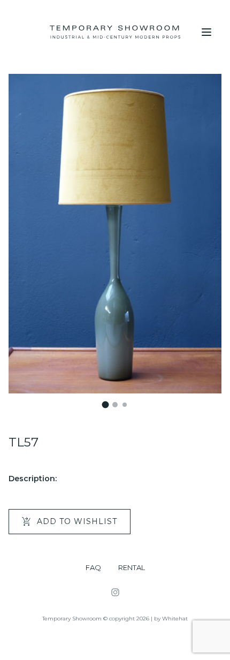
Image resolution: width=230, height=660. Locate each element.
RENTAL (131, 567)
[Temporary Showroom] (115, 32)
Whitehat (175, 618)
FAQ (93, 567)
